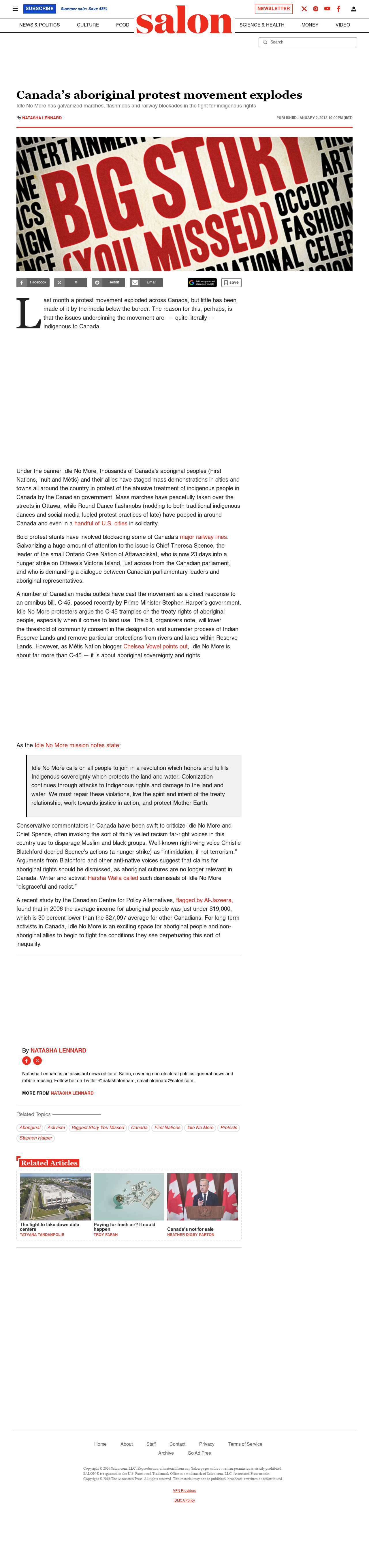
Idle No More (200, 1128)
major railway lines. (204, 537)
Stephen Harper (35, 1138)
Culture (88, 25)
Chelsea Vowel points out (155, 647)
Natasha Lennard (42, 118)
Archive (166, 1453)
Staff (151, 1444)
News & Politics (39, 25)
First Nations (167, 1128)
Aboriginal (29, 1128)
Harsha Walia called (113, 878)
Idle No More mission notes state (77, 746)
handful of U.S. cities (101, 524)
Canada (139, 1128)
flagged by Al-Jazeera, (204, 901)
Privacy (206, 1444)
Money (310, 25)
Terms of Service (245, 1444)
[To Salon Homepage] (184, 19)
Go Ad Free (199, 1453)
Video (343, 25)
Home (100, 1444)
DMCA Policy (184, 1500)
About (127, 1444)
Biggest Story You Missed (97, 1128)
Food (122, 25)
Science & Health (262, 25)
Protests (228, 1128)
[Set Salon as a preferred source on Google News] (202, 282)
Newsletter (273, 9)
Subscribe (40, 9)
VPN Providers (184, 1491)
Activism (56, 1128)
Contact (177, 1444)
